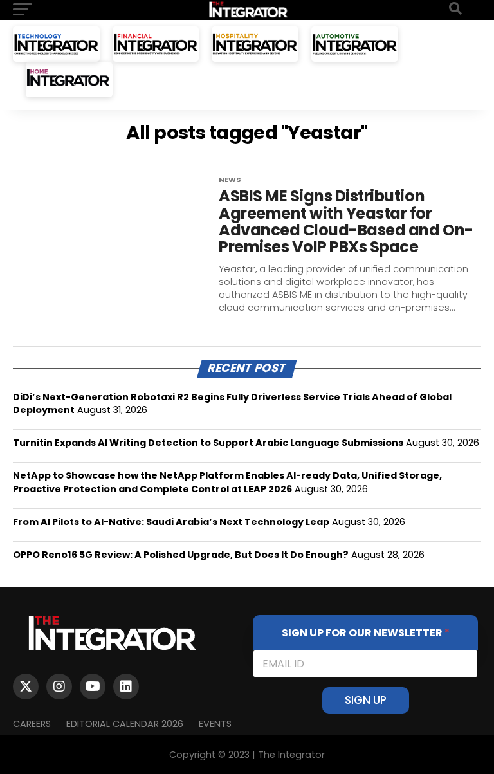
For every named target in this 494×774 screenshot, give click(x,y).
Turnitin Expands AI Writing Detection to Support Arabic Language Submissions (208, 442)
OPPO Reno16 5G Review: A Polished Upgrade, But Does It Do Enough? (181, 554)
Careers (32, 723)
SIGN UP (366, 700)
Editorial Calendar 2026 (124, 723)
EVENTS (215, 723)
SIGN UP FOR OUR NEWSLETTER (366, 632)
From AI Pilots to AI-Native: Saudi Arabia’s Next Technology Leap (171, 521)
